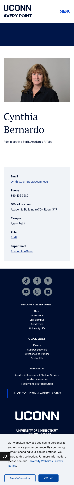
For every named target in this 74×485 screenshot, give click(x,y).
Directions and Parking (37, 354)
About (37, 311)
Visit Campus (37, 319)
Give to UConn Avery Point (37, 393)
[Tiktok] (26, 281)
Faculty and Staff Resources (37, 383)
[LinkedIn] (48, 292)
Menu (65, 11)
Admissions (37, 315)
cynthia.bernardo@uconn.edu (29, 181)
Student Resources (37, 379)
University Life (37, 328)
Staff (14, 237)
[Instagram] (37, 292)
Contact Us (37, 358)
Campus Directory (37, 349)
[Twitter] (48, 281)
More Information (20, 478)
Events (37, 345)
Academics (37, 324)
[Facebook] (37, 281)
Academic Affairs (22, 251)
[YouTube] (26, 292)
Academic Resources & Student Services (37, 375)
